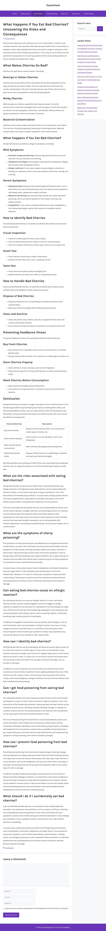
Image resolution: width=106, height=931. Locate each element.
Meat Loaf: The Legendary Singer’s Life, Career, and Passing (87, 111)
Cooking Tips (25, 14)
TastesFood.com (47, 927)
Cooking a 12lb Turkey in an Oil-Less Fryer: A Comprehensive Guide (89, 79)
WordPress (66, 927)
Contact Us (76, 14)
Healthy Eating (52, 14)
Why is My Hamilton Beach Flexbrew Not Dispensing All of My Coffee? (89, 100)
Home (15, 14)
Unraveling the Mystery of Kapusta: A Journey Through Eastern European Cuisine (88, 90)
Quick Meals (38, 14)
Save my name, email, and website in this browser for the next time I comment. (36, 908)
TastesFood (53, 5)
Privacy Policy (88, 14)
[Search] (100, 28)
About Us (64, 14)
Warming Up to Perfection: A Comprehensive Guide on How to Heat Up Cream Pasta (89, 59)
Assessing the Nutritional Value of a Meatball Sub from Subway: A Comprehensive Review (89, 48)
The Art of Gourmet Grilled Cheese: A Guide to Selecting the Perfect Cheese (88, 69)
